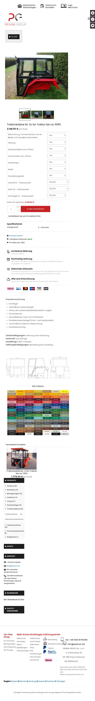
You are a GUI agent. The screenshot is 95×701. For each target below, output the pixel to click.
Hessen (41, 681)
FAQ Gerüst (34, 660)
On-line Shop (9, 641)
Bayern (15, 681)
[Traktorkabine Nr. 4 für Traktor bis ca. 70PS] (22, 458)
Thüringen (60, 681)
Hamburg (32, 681)
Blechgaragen (9, 644)
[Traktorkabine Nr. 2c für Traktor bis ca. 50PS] (36, 76)
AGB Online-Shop (35, 646)
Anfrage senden (16, 235)
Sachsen (51, 681)
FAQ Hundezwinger (36, 652)
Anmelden (21, 641)
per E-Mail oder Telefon (49, 281)
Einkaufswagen (23, 650)
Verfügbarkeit (12, 227)
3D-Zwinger (8, 650)
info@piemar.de (13, 566)
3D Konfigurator (10, 647)
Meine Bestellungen (22, 646)
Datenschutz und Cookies (35, 640)
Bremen (22, 681)
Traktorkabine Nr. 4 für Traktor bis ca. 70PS (21, 472)
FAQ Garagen (35, 657)
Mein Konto (21, 638)
